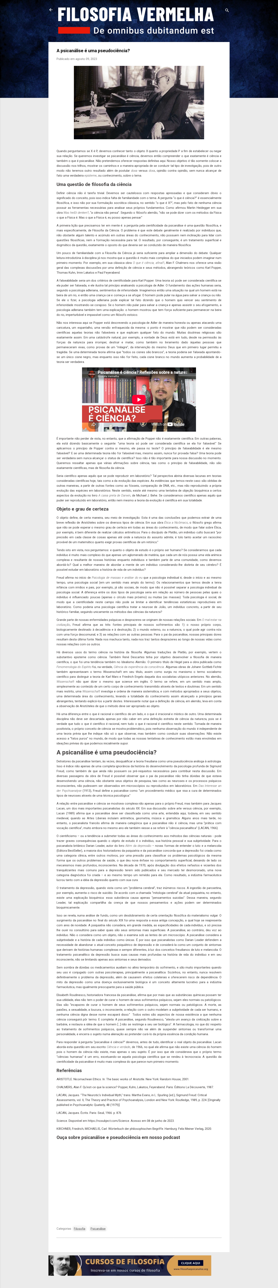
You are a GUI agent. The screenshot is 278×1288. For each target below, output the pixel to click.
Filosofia (79, 1229)
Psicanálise (98, 1229)
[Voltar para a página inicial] (50, 10)
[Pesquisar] (227, 11)
